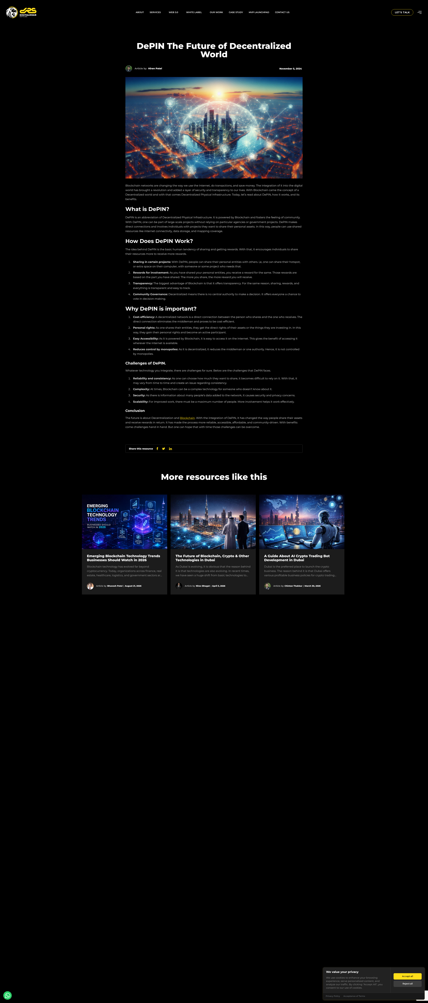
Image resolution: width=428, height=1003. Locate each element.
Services (155, 12)
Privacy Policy (333, 996)
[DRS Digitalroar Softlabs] (12, 12)
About (140, 12)
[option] (124, 545)
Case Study (236, 12)
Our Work (216, 12)
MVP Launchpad (259, 12)
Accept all (407, 976)
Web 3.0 (173, 12)
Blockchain (187, 418)
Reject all (408, 983)
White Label (194, 12)
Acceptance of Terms (354, 996)
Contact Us (282, 12)
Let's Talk (402, 12)
